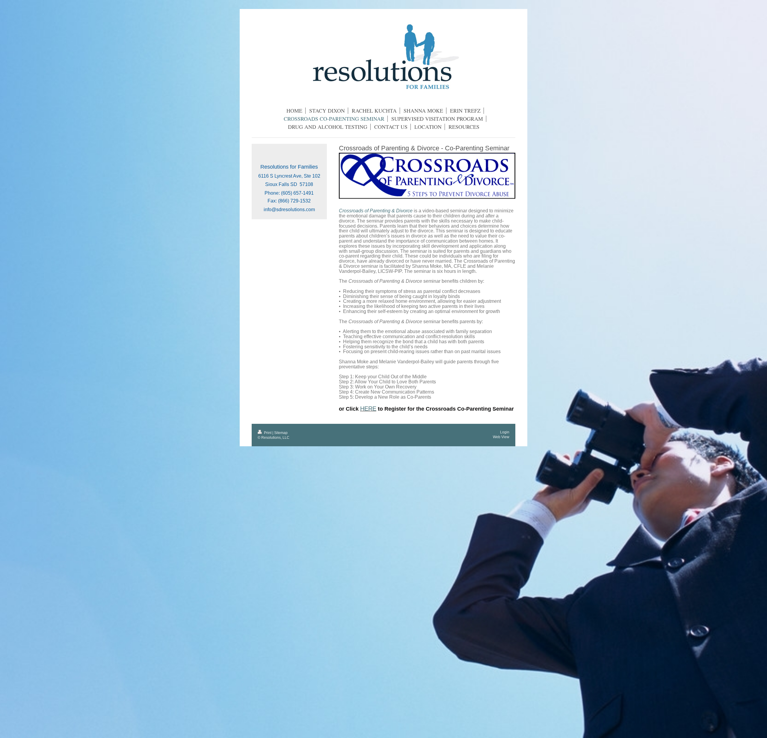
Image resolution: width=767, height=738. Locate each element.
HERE (368, 408)
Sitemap (281, 433)
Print (267, 433)
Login (504, 432)
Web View (501, 437)
